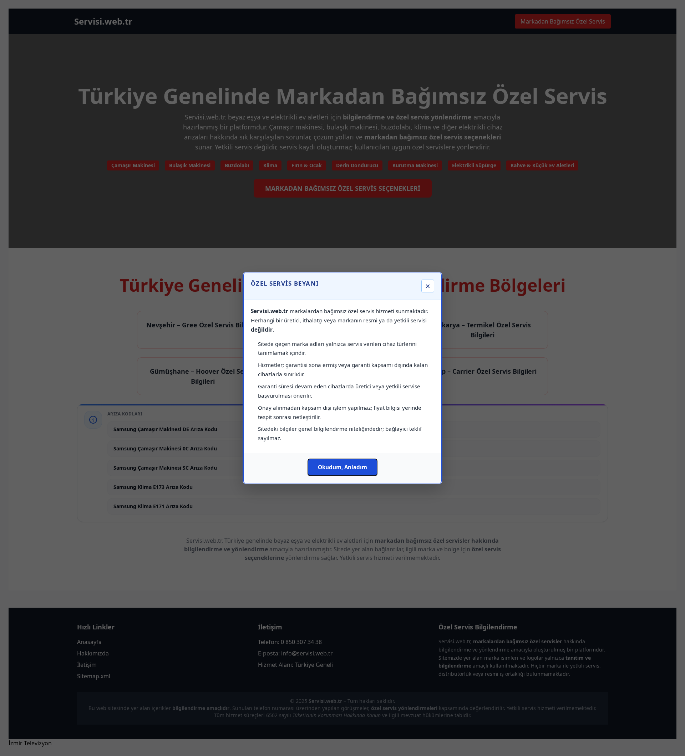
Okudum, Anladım (342, 467)
